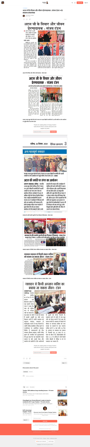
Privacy (44, 438)
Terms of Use (51, 424)
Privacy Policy (54, 425)
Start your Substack (42, 441)
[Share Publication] (75, 2)
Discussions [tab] (32, 387)
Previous (27, 363)
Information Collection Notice (44, 425)
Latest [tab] (27, 387)
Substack (39, 444)
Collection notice (53, 438)
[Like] (24, 19)
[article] (45, 393)
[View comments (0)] (27, 19)
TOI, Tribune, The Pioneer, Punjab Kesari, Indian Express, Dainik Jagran (37, 403)
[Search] (72, 2)
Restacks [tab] (31, 371)
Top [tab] (24, 387)
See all (25, 420)
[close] (57, 407)
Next (63, 363)
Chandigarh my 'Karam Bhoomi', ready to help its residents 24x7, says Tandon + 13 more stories (37, 401)
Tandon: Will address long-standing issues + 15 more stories (38, 391)
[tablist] (28, 372)
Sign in (86, 2)
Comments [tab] (25, 371)
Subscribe (80, 2)
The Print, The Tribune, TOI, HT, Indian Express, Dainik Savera (35, 393)
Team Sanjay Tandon (30, 15)
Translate (25, 8)
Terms (48, 438)
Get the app (51, 441)
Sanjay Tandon (31, 395)
